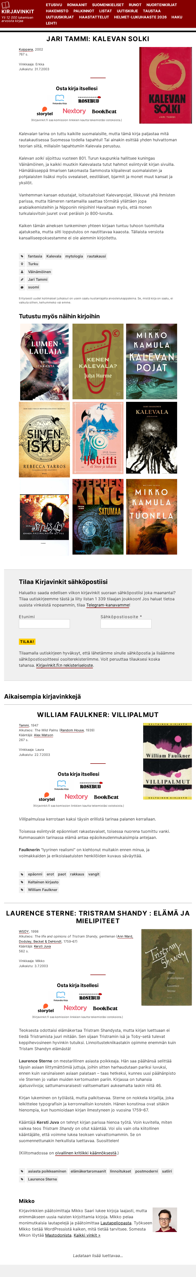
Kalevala (53, 256)
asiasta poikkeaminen (47, 1171)
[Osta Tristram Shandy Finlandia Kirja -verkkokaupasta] (62, 1000)
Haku (177, 17)
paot (62, 874)
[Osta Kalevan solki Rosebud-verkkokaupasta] (91, 103)
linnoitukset (120, 1171)
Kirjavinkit (18, 11)
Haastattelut (94, 17)
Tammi (24, 725)
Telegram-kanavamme (107, 604)
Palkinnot (84, 11)
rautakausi (96, 256)
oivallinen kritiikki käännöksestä (85, 1152)
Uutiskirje (127, 11)
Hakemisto (57, 11)
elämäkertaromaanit (88, 1171)
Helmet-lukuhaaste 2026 (140, 17)
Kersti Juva (42, 946)
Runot (135, 5)
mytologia (74, 256)
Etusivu (54, 5)
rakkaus (77, 874)
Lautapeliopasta (116, 1222)
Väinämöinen (39, 272)
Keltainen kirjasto (43, 882)
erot (50, 874)
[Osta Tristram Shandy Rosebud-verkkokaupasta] (92, 1000)
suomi (33, 287)
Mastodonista (58, 1235)
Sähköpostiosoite (121, 616)
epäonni (35, 874)
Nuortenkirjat (161, 5)
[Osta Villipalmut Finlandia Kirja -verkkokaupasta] (63, 788)
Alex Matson (43, 735)
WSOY (24, 931)
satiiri (167, 1171)
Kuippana (26, 49)
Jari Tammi (37, 279)
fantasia (35, 256)
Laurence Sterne (42, 1179)
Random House (72, 730)
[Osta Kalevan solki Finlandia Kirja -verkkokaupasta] (61, 103)
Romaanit (77, 5)
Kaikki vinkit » (87, 1235)
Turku (33, 264)
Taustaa (152, 11)
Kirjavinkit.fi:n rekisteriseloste (64, 665)
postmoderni (146, 1171)
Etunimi (27, 616)
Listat (105, 11)
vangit (93, 874)
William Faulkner (42, 889)
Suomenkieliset (108, 5)
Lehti (51, 23)
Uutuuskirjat (60, 17)
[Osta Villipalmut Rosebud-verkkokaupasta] (93, 788)
